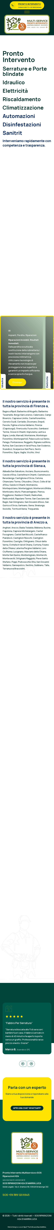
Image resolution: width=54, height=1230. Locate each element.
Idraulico (14, 82)
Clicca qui (17, 382)
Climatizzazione (23, 107)
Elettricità (15, 90)
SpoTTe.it (27, 1227)
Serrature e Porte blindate (25, 71)
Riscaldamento (22, 99)
